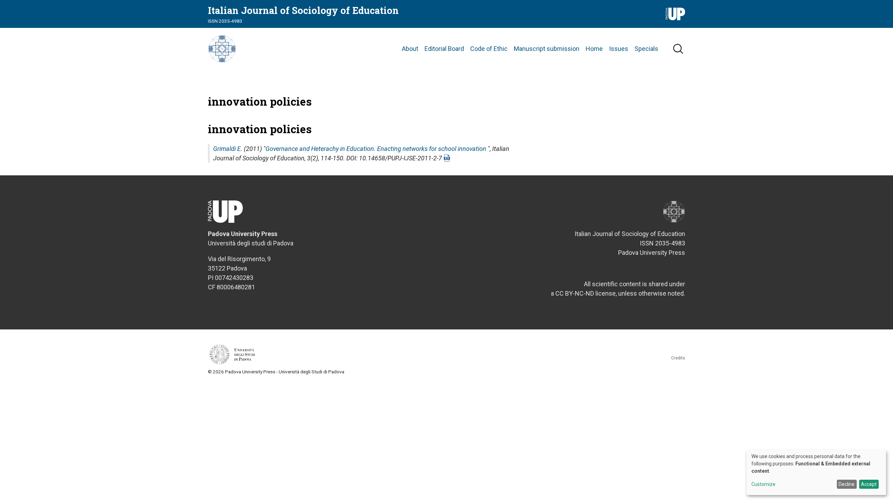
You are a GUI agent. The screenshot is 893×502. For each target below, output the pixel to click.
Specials (646, 48)
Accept (869, 484)
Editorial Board (444, 48)
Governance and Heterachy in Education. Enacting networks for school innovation (375, 148)
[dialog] (816, 472)
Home (594, 48)
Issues (618, 48)
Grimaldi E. (227, 148)
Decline (847, 484)
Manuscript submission (546, 48)
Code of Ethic (489, 48)
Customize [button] (763, 484)
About (410, 48)
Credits (678, 358)
